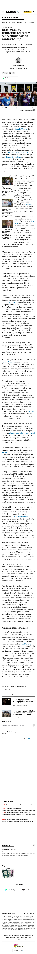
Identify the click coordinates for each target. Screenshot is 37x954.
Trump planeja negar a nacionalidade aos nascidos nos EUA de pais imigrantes (23, 701)
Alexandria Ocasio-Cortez (18, 152)
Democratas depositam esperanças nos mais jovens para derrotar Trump (7, 213)
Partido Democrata (22, 516)
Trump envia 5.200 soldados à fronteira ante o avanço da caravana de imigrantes (24, 713)
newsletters (6, 845)
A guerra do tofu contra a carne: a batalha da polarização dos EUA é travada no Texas (7, 191)
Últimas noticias (7, 801)
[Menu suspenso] (3, 11)
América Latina (6, 22)
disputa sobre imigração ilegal (22, 433)
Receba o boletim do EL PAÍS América (15, 686)
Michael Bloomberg (12, 157)
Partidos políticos (13, 725)
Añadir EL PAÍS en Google (11, 77)
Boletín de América (9, 849)
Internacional (10, 17)
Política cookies (29, 935)
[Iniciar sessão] (33, 11)
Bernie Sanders (8, 302)
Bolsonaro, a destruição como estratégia (19, 805)
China (32, 22)
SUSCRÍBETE (27, 11)
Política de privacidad (11, 937)
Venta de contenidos (14, 935)
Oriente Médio (26, 22)
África (13, 22)
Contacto (6, 935)
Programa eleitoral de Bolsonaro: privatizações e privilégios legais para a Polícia (17, 820)
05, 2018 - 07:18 (21, 68)
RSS (19, 939)
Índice (21, 939)
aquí (29, 738)
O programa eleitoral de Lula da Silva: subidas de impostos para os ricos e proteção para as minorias (18, 814)
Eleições (4, 725)
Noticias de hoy (27, 939)
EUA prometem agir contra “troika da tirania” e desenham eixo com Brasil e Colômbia (7, 234)
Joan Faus (15, 717)
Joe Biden (6, 452)
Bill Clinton (27, 644)
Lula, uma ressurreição (13, 809)
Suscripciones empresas (11, 939)
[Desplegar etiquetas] (34, 725)
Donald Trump (21, 129)
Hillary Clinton (8, 362)
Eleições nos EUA (7, 27)
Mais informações (6, 733)
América (22, 725)
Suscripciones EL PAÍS (25, 937)
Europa (19, 22)
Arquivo (5, 866)
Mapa (18, 937)
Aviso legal (21, 935)
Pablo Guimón (18, 65)
